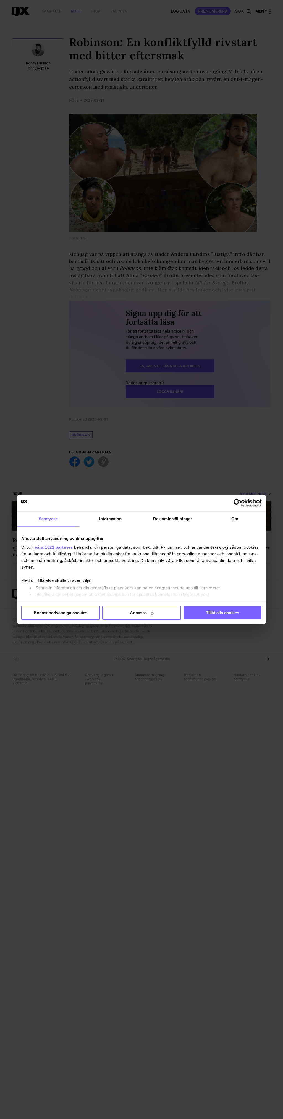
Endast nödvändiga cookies (60, 612)
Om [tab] (234, 518)
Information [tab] (110, 518)
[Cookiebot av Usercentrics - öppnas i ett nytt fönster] (237, 503)
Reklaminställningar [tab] (172, 518)
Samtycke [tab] (48, 518)
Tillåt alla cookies (222, 612)
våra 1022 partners (54, 547)
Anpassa (138, 612)
